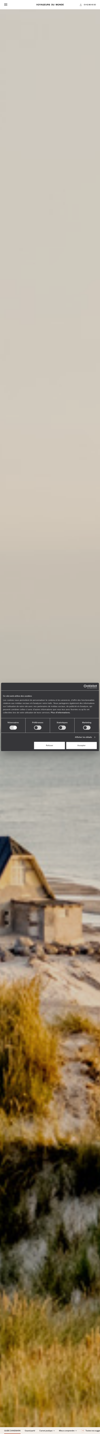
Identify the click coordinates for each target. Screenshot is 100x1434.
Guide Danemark (12, 1430)
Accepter (81, 745)
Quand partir (30, 1430)
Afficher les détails (83, 737)
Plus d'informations (60, 712)
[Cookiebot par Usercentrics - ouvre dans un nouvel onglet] (85, 687)
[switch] (37, 728)
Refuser (49, 745)
